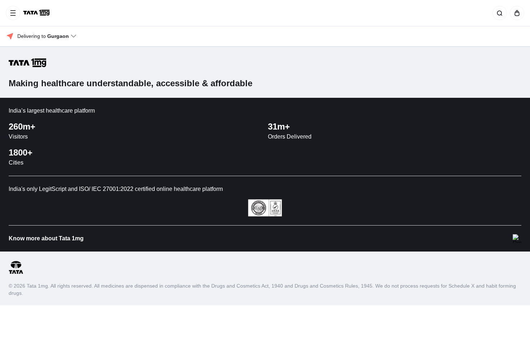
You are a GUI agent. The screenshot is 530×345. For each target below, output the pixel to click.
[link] (37, 13)
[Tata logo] (16, 273)
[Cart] (515, 13)
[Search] (498, 13)
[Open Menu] (13, 13)
